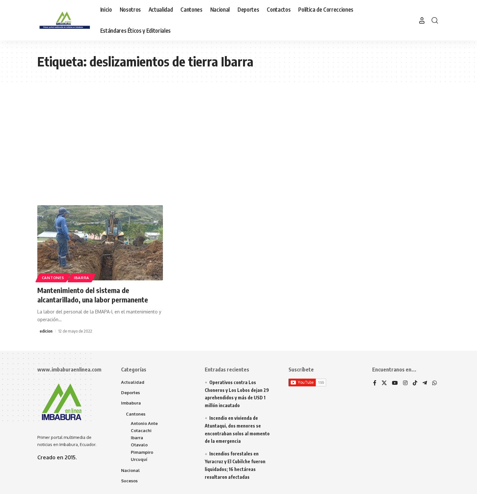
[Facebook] (374, 383)
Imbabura (131, 403)
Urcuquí (139, 459)
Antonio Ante (144, 423)
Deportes (130, 392)
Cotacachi (141, 430)
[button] (422, 20)
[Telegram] (425, 383)
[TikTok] (415, 383)
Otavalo (139, 444)
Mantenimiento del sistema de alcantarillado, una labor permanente (92, 295)
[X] (384, 383)
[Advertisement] (238, 143)
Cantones (53, 277)
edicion (46, 331)
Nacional (130, 470)
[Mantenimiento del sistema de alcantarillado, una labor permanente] (100, 242)
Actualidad (132, 382)
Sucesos (129, 480)
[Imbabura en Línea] (63, 20)
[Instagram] (405, 383)
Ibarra (81, 277)
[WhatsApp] (434, 383)
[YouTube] (395, 383)
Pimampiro (142, 452)
